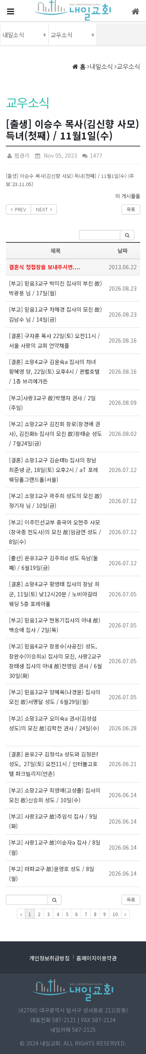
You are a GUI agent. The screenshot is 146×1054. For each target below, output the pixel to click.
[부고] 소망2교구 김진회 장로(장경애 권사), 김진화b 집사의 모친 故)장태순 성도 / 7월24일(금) (55, 433)
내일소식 (101, 66)
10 (115, 914)
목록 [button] (131, 899)
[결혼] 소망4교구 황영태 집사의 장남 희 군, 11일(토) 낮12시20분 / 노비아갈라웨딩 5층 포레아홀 (54, 593)
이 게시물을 (127, 196)
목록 (131, 209)
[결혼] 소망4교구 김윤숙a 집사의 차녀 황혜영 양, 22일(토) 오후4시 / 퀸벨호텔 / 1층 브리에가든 (54, 371)
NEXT (43, 209)
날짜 (123, 250)
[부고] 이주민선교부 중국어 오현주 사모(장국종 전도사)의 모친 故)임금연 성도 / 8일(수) (55, 531)
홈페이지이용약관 (96, 958)
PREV (19, 209)
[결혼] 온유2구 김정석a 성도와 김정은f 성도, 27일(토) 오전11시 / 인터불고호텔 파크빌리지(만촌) (53, 763)
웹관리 (21, 155)
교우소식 (128, 66)
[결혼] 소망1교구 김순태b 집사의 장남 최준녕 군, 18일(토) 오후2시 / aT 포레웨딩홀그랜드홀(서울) (53, 469)
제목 (56, 250)
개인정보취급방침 (49, 958)
